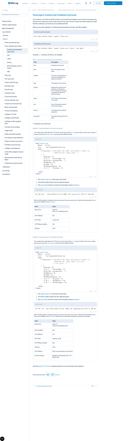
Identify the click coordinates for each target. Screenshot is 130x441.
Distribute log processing (12, 145)
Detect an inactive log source (14, 141)
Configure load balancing (12, 148)
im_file (73, 132)
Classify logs (9, 89)
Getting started (6, 21)
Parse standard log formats (13, 46)
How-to (5, 39)
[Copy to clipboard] (96, 39)
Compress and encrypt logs (13, 104)
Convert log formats (11, 96)
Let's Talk (98, 3)
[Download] (94, 39)
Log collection (6, 32)
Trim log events (9, 79)
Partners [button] (51, 3)
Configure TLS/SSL (11, 114)
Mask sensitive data (11, 107)
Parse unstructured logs (12, 42)
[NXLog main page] (13, 3)
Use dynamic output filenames (14, 138)
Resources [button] (61, 3)
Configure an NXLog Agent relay (13, 122)
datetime (76, 185)
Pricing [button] (43, 3)
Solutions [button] (34, 3)
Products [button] (25, 3)
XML (8, 71)
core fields (52, 202)
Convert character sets (12, 100)
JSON (9, 59)
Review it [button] (57, 374)
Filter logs (8, 75)
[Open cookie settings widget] (2, 439)
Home (6, 10)
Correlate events (10, 93)
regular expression (46, 179)
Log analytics (6, 174)
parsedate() (44, 185)
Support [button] (77, 3)
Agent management (8, 28)
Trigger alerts (9, 130)
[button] (90, 3)
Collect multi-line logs (11, 82)
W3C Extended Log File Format (14, 67)
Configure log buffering (12, 118)
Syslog (9, 62)
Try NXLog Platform (111, 3)
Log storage (6, 170)
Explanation (6, 167)
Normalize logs (9, 86)
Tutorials (5, 35)
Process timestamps (11, 111)
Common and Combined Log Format (14, 51)
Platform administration (9, 25)
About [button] (70, 3)
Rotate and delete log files (13, 134)
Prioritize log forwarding (12, 127)
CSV (8, 55)
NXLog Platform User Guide (46, 10)
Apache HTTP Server (44, 366)
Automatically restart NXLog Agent (13, 158)
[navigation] (25, 21)
